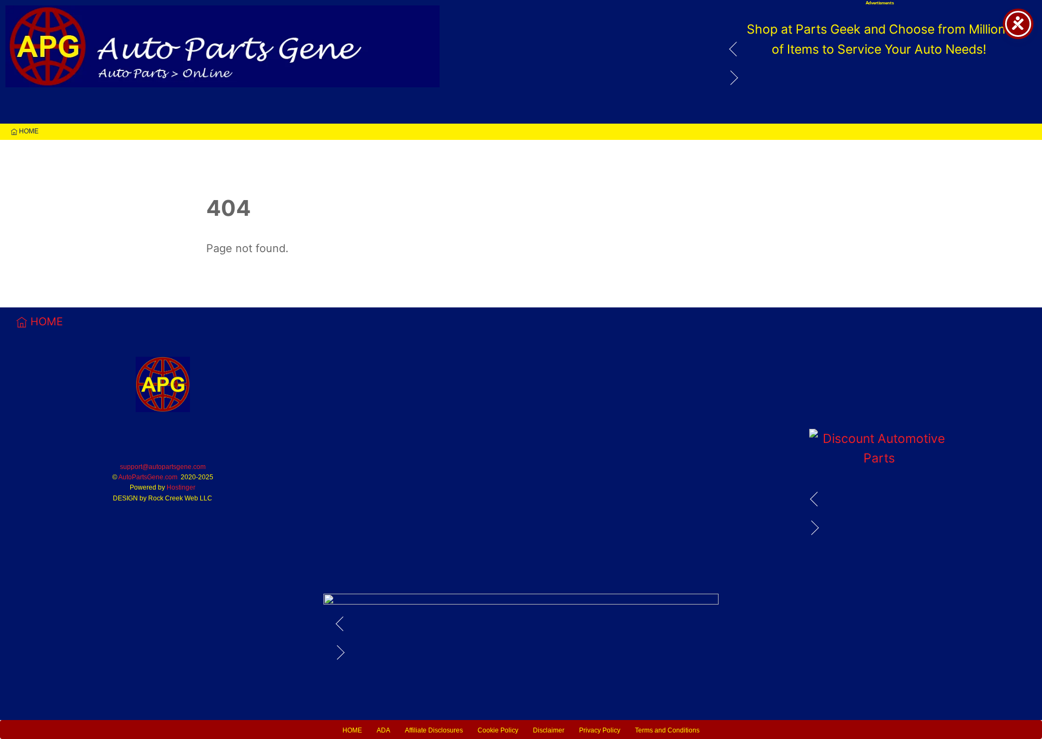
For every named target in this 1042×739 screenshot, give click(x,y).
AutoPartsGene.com (147, 477)
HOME (28, 131)
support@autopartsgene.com (163, 467)
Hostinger (181, 487)
